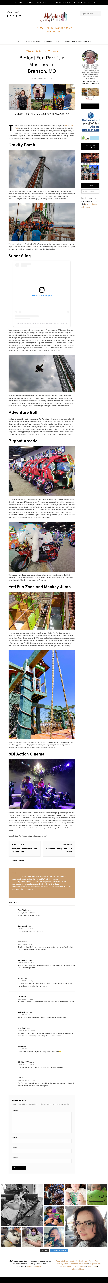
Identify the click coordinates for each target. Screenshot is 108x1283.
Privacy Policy (94, 1261)
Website (15, 1158)
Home (19, 41)
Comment (16, 1111)
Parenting (56, 2)
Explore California (79, 1266)
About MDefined (62, 1261)
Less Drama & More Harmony (78, 41)
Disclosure (83, 1261)
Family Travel (19, 2)
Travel (27, 41)
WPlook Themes (96, 1280)
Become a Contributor (84, 2)
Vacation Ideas (65, 1266)
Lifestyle (48, 41)
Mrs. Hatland (17, 877)
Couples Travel (95, 1264)
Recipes (46, 2)
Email (14, 1148)
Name (14, 1138)
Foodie (36, 41)
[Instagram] (41, 1224)
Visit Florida (92, 1266)
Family (59, 41)
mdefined (22, 1186)
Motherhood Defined (34, 1266)
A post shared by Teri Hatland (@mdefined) (31, 323)
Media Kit (67, 2)
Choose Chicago (78, 1269)
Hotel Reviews (34, 2)
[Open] (22, 1205)
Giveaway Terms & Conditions (67, 1264)
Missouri (53, 51)
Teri (35, 78)
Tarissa (20, 978)
